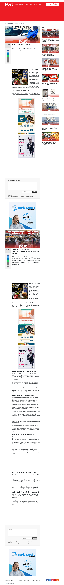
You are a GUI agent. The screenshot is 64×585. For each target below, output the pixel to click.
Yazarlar (26, 4)
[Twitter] (8, 52)
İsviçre (40, 4)
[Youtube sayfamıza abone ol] (55, 580)
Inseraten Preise (19, 4)
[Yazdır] (8, 60)
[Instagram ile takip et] (52, 580)
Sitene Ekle (38, 580)
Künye (25, 580)
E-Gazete (31, 4)
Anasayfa (20, 580)
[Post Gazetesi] (9, 4)
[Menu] (47, 4)
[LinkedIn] (8, 54)
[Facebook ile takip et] (47, 580)
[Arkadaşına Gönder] (8, 58)
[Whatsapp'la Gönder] (8, 56)
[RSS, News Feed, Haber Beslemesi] (57, 580)
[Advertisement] (32, 14)
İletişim (28, 580)
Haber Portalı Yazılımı (10, 583)
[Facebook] (8, 50)
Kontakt (36, 4)
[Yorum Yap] (8, 61)
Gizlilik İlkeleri (32, 580)
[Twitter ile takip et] (50, 580)
